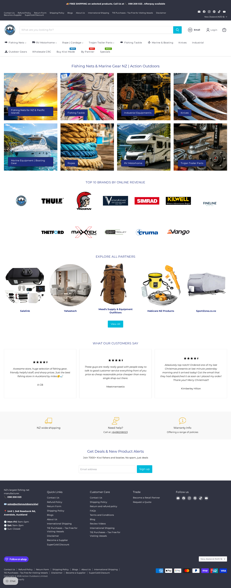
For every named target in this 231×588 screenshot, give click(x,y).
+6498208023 (119, 432)
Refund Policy (24, 13)
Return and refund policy (103, 506)
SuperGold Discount (34, 15)
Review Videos (98, 523)
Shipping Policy (57, 13)
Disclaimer (161, 13)
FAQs (93, 510)
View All (115, 323)
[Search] (177, 30)
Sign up (144, 469)
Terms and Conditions (102, 515)
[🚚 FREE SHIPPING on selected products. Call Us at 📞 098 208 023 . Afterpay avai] (115, 4)
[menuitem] (15, 42)
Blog (92, 519)
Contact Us (9, 13)
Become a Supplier (13, 15)
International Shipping (98, 13)
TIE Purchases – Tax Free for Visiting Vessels (132, 13)
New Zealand (214, 17)
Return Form (40, 13)
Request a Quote (142, 502)
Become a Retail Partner (146, 497)
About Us (80, 13)
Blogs (70, 13)
